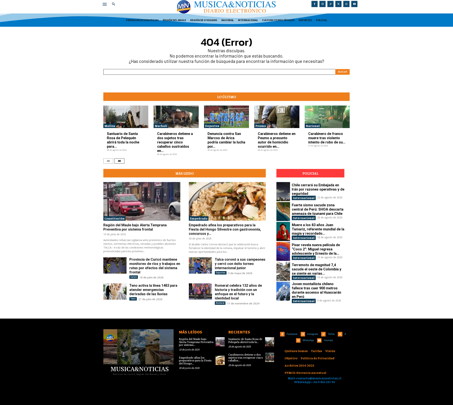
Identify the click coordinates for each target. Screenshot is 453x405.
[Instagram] (322, 4)
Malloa (109, 126)
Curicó (133, 276)
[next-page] (119, 161)
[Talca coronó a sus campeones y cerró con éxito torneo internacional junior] (200, 265)
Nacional (313, 126)
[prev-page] (108, 161)
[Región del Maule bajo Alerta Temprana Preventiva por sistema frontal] (141, 201)
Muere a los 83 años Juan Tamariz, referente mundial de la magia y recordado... (318, 229)
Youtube (328, 340)
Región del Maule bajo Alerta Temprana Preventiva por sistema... (196, 342)
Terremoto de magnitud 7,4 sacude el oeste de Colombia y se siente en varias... (316, 269)
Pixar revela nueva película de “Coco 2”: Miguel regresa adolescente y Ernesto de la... (316, 249)
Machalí (161, 126)
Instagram (312, 334)
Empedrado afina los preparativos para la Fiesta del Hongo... (195, 360)
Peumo (260, 126)
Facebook (292, 334)
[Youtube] (354, 4)
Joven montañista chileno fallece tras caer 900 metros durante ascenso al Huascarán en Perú (316, 290)
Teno (133, 298)
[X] (338, 4)
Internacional (304, 198)
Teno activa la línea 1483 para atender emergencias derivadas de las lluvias (153, 289)
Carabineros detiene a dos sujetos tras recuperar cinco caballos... (245, 357)
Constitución (114, 218)
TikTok (331, 334)
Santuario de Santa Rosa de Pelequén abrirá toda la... (245, 341)
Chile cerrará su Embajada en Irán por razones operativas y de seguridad (318, 189)
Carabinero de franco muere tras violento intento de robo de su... (326, 138)
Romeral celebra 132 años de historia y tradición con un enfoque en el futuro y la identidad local (238, 291)
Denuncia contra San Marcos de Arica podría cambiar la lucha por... (226, 140)
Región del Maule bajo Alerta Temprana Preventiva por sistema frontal (135, 227)
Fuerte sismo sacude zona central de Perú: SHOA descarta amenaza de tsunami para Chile (317, 209)
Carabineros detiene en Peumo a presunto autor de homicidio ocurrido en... (277, 140)
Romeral (220, 302)
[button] (113, 4)
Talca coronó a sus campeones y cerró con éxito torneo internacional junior (240, 263)
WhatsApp (308, 340)
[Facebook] (314, 4)
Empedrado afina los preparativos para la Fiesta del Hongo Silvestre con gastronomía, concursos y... (225, 229)
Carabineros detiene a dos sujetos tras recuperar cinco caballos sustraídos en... (175, 142)
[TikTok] (330, 4)
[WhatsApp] (346, 4)
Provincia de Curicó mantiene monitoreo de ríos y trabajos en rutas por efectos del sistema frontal (154, 265)
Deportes (212, 126)
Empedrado (198, 218)
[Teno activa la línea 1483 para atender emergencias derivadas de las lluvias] (115, 291)
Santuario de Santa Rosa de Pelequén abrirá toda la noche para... (123, 140)
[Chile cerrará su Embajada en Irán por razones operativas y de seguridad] (283, 191)
